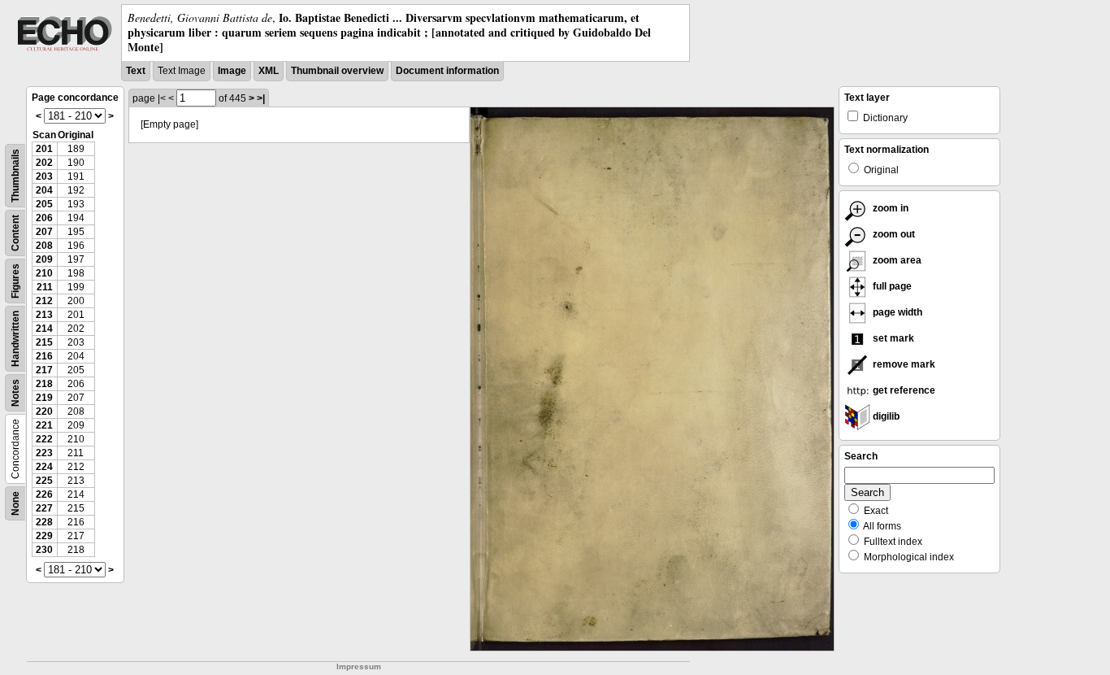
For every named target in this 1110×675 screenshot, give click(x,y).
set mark (892, 338)
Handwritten (15, 339)
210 (44, 273)
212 (44, 301)
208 (44, 245)
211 (45, 287)
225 (44, 480)
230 (44, 549)
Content (15, 233)
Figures (15, 280)
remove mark (902, 364)
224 (44, 466)
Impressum (358, 666)
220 (44, 411)
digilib (885, 416)
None (15, 503)
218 (44, 384)
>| (261, 98)
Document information (447, 70)
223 (44, 453)
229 (44, 536)
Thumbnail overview (337, 70)
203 (44, 176)
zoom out (892, 234)
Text (135, 70)
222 (44, 439)
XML (268, 70)
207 (44, 231)
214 (44, 328)
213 (44, 314)
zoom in (889, 208)
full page (891, 286)
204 (44, 190)
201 (44, 149)
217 (44, 370)
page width (896, 312)
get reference (902, 390)
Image (232, 70)
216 (44, 356)
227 (44, 508)
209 (44, 259)
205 (44, 204)
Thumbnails (15, 175)
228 (44, 522)
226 (44, 494)
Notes (15, 393)
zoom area (895, 260)
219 (44, 397)
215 (44, 342)
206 (44, 218)
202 (44, 162)
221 (44, 425)
